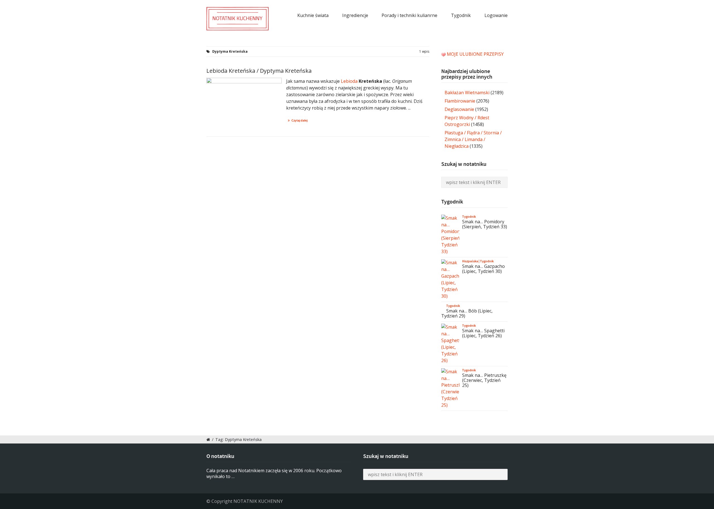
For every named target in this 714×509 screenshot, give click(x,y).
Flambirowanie (460, 101)
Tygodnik (461, 15)
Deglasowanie (459, 109)
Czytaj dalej (299, 120)
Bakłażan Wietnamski (467, 92)
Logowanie (496, 15)
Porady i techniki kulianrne (409, 15)
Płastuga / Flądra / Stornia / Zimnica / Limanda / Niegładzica (473, 139)
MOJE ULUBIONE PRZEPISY (475, 54)
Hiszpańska (470, 261)
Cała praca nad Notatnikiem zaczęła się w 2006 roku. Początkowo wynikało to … (274, 473)
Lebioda (349, 81)
